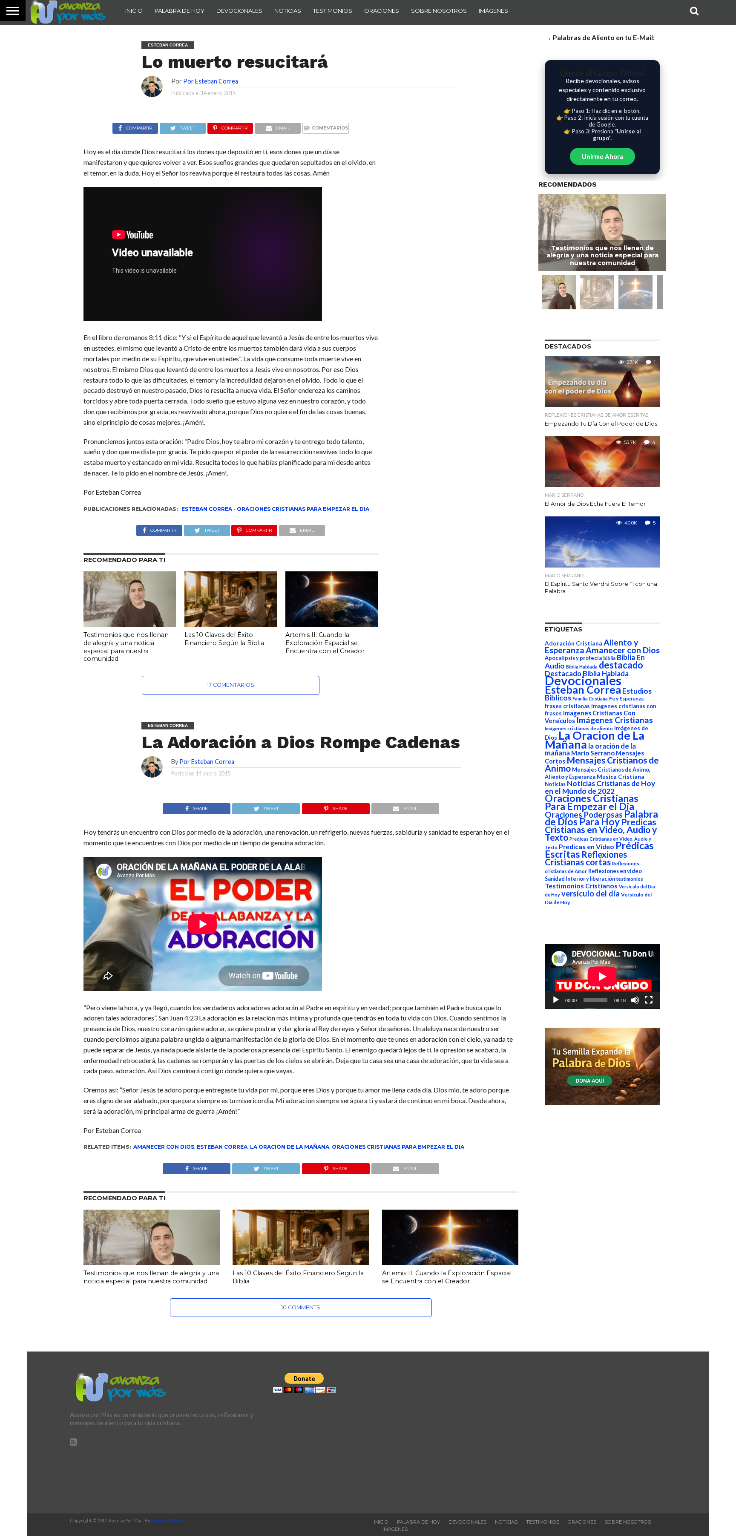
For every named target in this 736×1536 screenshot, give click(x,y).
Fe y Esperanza (626, 698)
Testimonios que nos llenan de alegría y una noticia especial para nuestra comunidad (126, 647)
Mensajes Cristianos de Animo (602, 764)
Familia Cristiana (590, 698)
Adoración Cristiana (573, 643)
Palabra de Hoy (179, 10)
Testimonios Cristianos (581, 886)
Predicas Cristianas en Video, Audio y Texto (601, 829)
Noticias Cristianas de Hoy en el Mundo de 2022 (600, 787)
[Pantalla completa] (648, 1000)
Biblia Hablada (582, 666)
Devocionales (239, 10)
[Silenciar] (635, 1000)
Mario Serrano (593, 753)
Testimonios (332, 10)
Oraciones (381, 10)
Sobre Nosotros (439, 10)
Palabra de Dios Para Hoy (601, 817)
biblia (609, 658)
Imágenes (493, 10)
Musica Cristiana (620, 776)
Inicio (134, 10)
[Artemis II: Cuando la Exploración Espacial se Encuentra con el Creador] (331, 624)
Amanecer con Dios (163, 1147)
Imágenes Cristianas (614, 720)
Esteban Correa (206, 509)
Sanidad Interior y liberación (580, 879)
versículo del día (590, 893)
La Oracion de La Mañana (289, 1147)
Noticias (287, 10)
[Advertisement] (571, 1432)
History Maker (167, 1520)
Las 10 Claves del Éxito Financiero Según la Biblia (224, 639)
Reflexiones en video (615, 871)
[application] (602, 976)
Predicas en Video (586, 846)
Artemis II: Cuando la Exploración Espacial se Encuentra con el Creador (325, 642)
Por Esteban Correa (210, 81)
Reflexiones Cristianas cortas (586, 858)
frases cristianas (567, 706)
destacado (621, 665)
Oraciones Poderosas (584, 814)
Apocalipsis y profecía (573, 657)
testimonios (629, 879)
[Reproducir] (556, 1000)
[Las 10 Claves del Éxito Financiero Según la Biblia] (230, 624)
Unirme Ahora (602, 156)
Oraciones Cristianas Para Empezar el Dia (303, 509)
